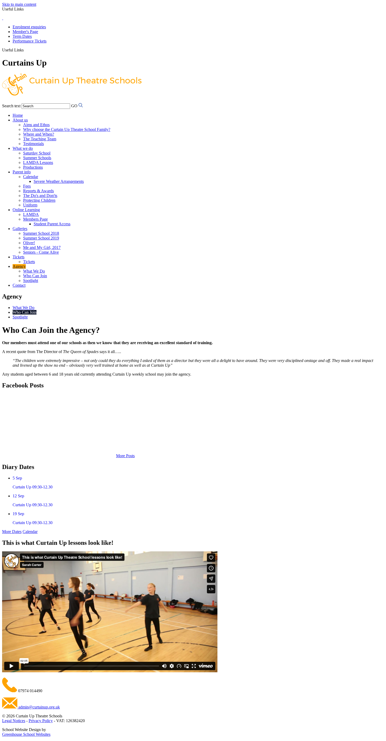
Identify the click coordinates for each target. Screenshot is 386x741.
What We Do (34, 271)
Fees (27, 186)
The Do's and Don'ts (40, 195)
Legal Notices (13, 720)
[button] (26, 49)
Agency (19, 266)
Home (18, 115)
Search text (11, 106)
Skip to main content (19, 4)
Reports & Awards (38, 191)
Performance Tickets (29, 41)
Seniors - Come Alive (41, 252)
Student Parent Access (52, 224)
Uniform (30, 205)
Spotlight (30, 280)
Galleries (20, 228)
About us (20, 120)
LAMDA (31, 214)
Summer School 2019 (41, 238)
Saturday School (36, 153)
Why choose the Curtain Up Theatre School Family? (66, 129)
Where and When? (38, 134)
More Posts (125, 456)
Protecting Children (39, 200)
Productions (33, 167)
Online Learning (26, 209)
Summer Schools (37, 158)
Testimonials (33, 143)
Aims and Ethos (36, 124)
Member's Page (25, 31)
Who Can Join (35, 276)
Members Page (35, 219)
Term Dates (22, 36)
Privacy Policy (41, 720)
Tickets (18, 257)
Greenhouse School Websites (26, 734)
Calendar (30, 176)
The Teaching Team (39, 139)
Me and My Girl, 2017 (42, 247)
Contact (19, 285)
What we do (23, 148)
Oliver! (29, 243)
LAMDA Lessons (38, 162)
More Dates (12, 531)
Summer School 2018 (41, 233)
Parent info (22, 172)
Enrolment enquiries (29, 27)
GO (74, 106)
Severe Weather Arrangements (59, 181)
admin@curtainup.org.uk (38, 707)
